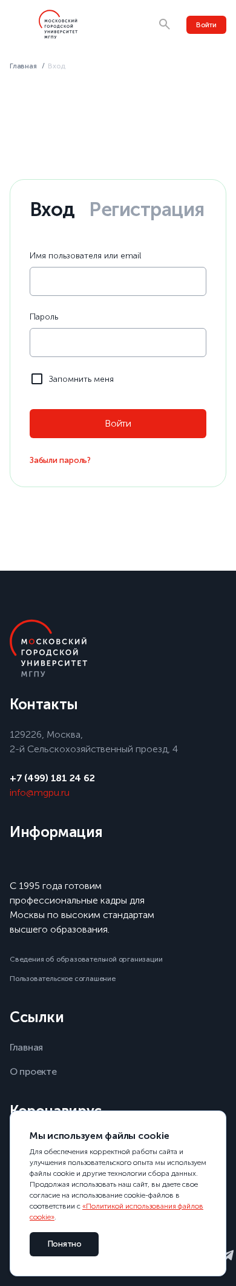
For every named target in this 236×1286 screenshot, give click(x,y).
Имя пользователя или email (85, 256)
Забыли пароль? (60, 460)
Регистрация (146, 209)
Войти (206, 25)
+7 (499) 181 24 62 (52, 778)
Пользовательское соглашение (63, 978)
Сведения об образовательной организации (86, 959)
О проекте (33, 1071)
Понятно (64, 1244)
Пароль (44, 317)
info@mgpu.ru (40, 792)
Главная (23, 66)
